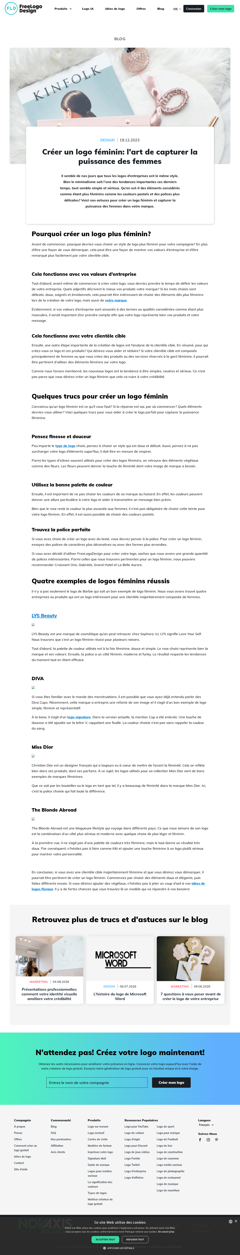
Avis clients (58, 1152)
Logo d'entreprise (135, 1171)
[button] (120, 1248)
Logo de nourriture (168, 1190)
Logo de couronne (168, 1158)
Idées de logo (115, 9)
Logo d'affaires (133, 1177)
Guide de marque (99, 1165)
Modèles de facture (100, 1145)
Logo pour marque (168, 1133)
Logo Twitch (132, 1165)
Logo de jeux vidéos (137, 1152)
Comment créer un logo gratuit (25, 1148)
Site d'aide (21, 1169)
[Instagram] (210, 1140)
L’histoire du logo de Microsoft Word (119, 938)
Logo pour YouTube (136, 1126)
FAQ (53, 1133)
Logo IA (88, 9)
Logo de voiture (134, 1133)
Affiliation (57, 1145)
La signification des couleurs (100, 1184)
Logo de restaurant (169, 1177)
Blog (160, 9)
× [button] (235, 1221)
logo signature (79, 717)
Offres (141, 9)
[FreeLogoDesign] (28, 8)
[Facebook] (202, 1140)
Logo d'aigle (132, 1139)
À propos (19, 1126)
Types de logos (97, 1193)
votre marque (116, 300)
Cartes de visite (98, 1139)
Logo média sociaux (169, 1165)
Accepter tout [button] (105, 1239)
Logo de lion (164, 1145)
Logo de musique (167, 1184)
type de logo (65, 446)
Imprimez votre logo (100, 1152)
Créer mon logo (220, 9)
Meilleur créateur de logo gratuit (100, 1202)
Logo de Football (167, 1139)
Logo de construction (170, 1152)
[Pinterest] (218, 1140)
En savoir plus (166, 1231)
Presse (18, 1133)
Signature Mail (97, 1158)
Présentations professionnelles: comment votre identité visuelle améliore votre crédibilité (49, 941)
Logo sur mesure (98, 1126)
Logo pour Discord (135, 1145)
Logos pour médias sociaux (100, 1173)
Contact (19, 1163)
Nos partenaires (61, 1139)
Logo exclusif (96, 1133)
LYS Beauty (44, 615)
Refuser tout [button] (135, 1239)
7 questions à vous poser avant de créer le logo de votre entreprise (190, 941)
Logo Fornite (132, 1158)
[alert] (120, 1236)
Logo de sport (165, 1126)
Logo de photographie (170, 1171)
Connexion (193, 9)
